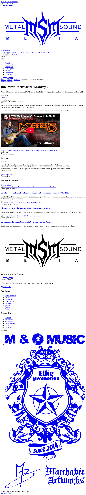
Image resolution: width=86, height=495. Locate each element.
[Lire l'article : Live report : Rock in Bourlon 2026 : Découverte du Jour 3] (21, 202)
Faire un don (7, 287)
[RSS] (12, 5)
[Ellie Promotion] (45, 461)
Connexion (13, 54)
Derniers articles (11, 52)
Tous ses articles (6, 174)
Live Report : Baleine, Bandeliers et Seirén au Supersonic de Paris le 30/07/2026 (35, 193)
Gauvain (4, 97)
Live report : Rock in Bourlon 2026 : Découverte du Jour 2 (26, 222)
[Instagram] (8, 5)
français (39, 150)
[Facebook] (10, 5)
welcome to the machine (22, 150)
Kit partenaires (10, 323)
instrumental (53, 150)
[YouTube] (4, 5)
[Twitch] (2, 5)
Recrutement (9, 321)
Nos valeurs (45, 52)
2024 (2, 150)
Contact (7, 325)
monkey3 (46, 150)
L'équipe (37, 52)
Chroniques (21, 52)
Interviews (17, 80)
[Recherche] (4, 54)
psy (12, 150)
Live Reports (30, 52)
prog (9, 150)
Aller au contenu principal (9, 2)
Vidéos (10, 82)
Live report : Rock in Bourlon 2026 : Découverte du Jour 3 (26, 208)
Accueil (3, 52)
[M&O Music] (45, 344)
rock (6, 150)
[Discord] (6, 5)
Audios (7, 307)
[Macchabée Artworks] (45, 488)
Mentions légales (6, 493)
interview (34, 150)
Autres (7, 309)
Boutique (8, 327)
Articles (9, 80)
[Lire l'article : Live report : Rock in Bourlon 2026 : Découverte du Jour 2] (21, 216)
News (7, 297)
